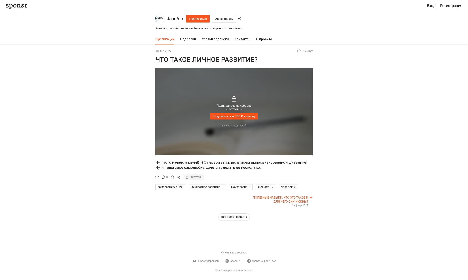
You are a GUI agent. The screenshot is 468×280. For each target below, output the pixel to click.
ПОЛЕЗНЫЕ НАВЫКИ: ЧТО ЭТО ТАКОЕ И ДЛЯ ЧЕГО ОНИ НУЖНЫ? (280, 199)
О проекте (264, 39)
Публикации (164, 39)
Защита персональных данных (234, 270)
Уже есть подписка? (234, 125)
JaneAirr (175, 18)
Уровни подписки (215, 39)
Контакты (242, 39)
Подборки (188, 39)
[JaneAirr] (159, 18)
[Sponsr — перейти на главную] (16, 5)
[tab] (164, 39)
